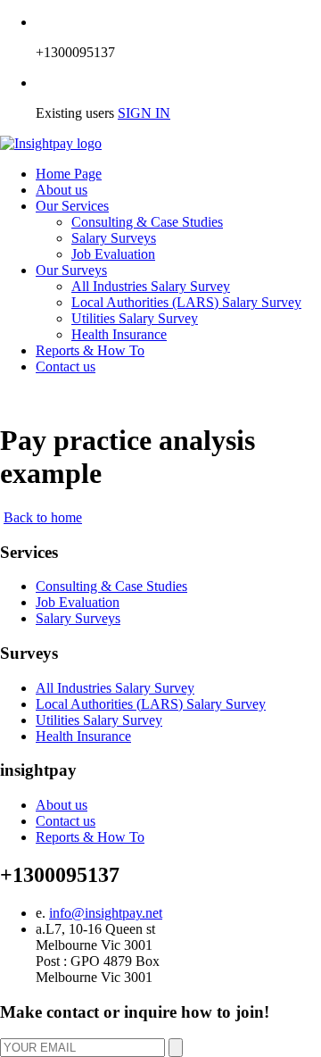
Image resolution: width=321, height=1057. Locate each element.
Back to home (43, 517)
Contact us (65, 366)
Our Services (72, 205)
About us (61, 189)
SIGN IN (144, 113)
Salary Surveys (113, 238)
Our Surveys (71, 270)
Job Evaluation (113, 254)
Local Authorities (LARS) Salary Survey (186, 302)
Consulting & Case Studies (147, 221)
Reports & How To (90, 350)
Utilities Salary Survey (134, 318)
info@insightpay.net (105, 912)
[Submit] (176, 1047)
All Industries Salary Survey (150, 286)
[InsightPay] (51, 143)
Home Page (69, 173)
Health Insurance (119, 334)
